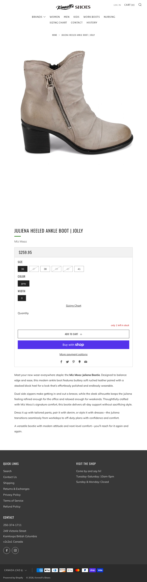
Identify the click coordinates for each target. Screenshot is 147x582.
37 (33, 268)
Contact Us (10, 477)
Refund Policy (11, 506)
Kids (76, 17)
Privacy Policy (12, 494)
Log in (117, 5)
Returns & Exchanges (16, 488)
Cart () (129, 5)
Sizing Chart (58, 22)
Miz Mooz (20, 241)
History (92, 22)
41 (79, 268)
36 (22, 268)
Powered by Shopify (13, 577)
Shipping (8, 483)
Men (67, 17)
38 (45, 268)
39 (56, 268)
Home (54, 34)
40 (67, 268)
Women (55, 17)
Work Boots (91, 17)
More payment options (73, 354)
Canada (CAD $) (13, 570)
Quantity (23, 313)
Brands (37, 17)
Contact (77, 22)
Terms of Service (13, 500)
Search (7, 471)
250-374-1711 (12, 525)
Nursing (109, 17)
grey (23, 283)
